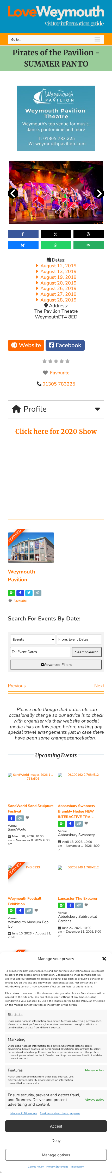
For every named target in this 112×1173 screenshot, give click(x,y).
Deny (56, 1140)
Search (86, 652)
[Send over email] (88, 245)
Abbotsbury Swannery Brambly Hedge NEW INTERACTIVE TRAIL (76, 811)
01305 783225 (58, 384)
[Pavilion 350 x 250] (56, 88)
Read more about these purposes (60, 1113)
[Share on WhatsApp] (56, 245)
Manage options (56, 1155)
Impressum (77, 1167)
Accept (56, 1126)
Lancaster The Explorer (77, 898)
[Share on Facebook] (23, 234)
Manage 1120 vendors (23, 1113)
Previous (17, 686)
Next (99, 686)
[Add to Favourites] (28, 818)
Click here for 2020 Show (56, 431)
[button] (104, 958)
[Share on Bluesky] (23, 245)
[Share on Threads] (88, 234)
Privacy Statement (57, 1167)
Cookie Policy (36, 1167)
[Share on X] (56, 234)
